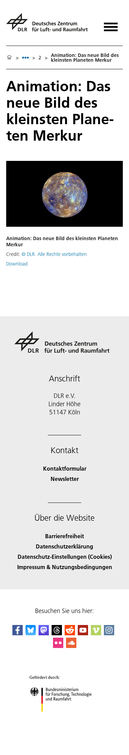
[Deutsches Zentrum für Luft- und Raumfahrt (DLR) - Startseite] (49, 25)
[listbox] (25, 57)
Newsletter (65, 478)
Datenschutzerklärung (64, 546)
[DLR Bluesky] (30, 633)
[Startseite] (9, 57)
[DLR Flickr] (58, 646)
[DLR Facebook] (17, 633)
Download (17, 264)
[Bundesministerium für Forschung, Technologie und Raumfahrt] (64, 718)
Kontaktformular (64, 468)
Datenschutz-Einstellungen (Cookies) (65, 556)
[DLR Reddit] (70, 633)
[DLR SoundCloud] (71, 646)
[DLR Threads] (57, 633)
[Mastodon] (44, 633)
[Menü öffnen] (111, 24)
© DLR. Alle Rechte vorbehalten (54, 254)
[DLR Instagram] (109, 633)
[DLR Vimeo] (96, 633)
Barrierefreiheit (64, 536)
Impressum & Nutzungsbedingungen (64, 566)
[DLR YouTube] (83, 633)
